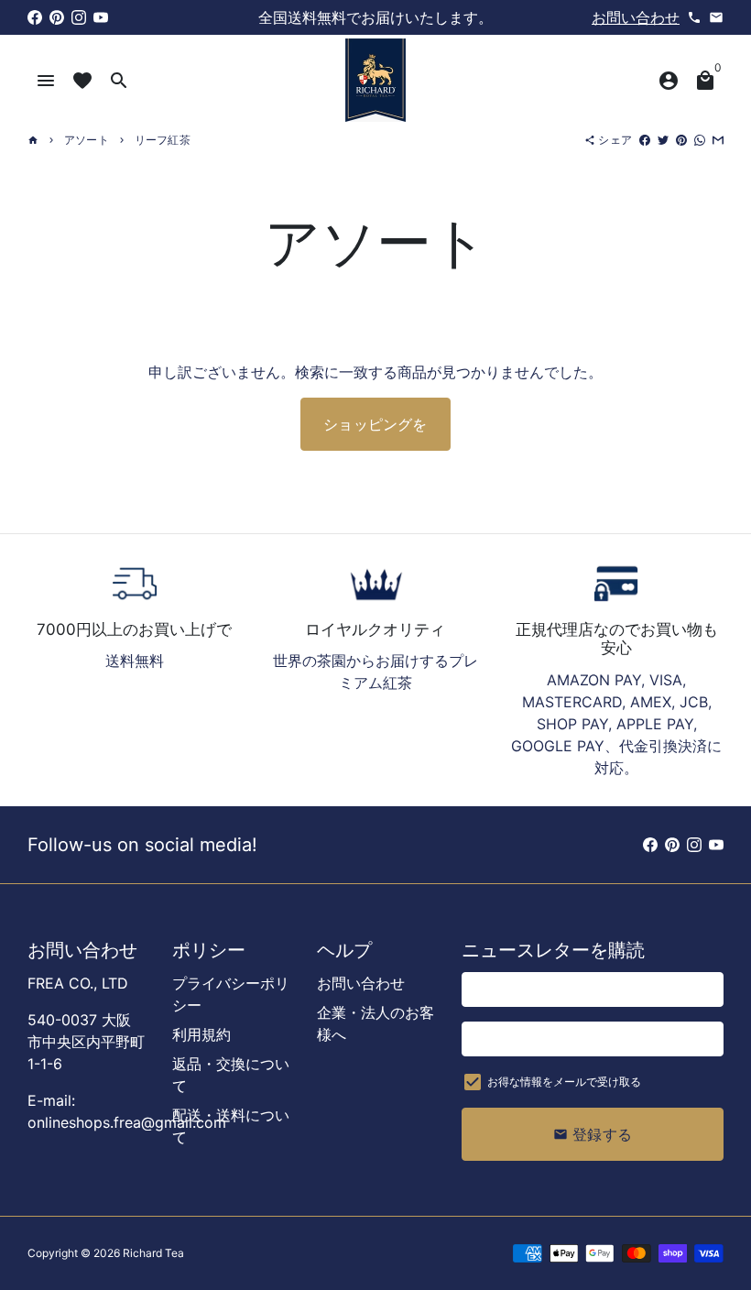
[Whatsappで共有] (699, 140)
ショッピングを (375, 424)
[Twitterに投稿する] (663, 140)
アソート (86, 140)
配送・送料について (230, 1126)
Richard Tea (153, 1253)
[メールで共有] (718, 140)
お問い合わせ (636, 17)
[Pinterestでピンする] (681, 140)
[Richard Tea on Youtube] (100, 17)
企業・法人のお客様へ (375, 1023)
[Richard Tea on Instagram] (78, 17)
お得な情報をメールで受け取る (564, 1081)
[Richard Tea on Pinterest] (56, 17)
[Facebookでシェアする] (644, 140)
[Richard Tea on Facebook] (34, 17)
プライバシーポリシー (230, 994)
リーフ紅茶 (162, 140)
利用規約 (201, 1034)
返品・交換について (230, 1075)
